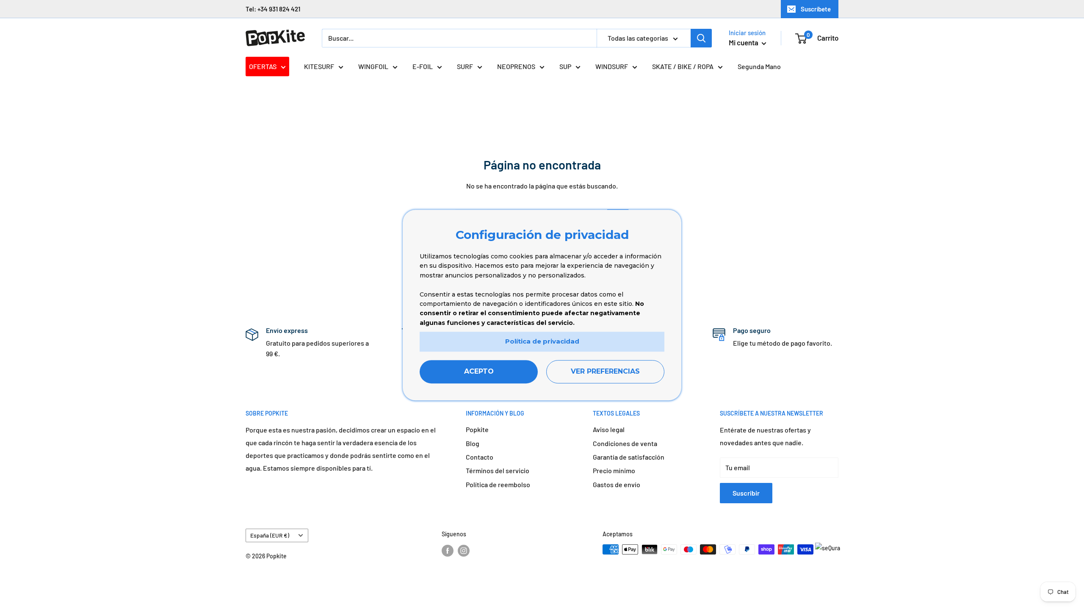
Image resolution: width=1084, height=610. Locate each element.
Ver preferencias (605, 371)
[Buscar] (701, 38)
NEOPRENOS (516, 66)
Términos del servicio (497, 470)
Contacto (479, 457)
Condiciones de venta (625, 443)
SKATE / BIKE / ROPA (682, 66)
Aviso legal (609, 429)
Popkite (477, 429)
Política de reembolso (498, 484)
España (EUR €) (269, 535)
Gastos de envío (616, 484)
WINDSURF (611, 66)
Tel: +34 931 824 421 (273, 9)
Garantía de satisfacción (628, 457)
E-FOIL (422, 66)
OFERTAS (263, 66)
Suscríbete (816, 9)
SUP (565, 66)
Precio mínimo (614, 470)
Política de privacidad (542, 341)
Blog (472, 443)
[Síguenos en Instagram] (464, 550)
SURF (465, 66)
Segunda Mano (759, 66)
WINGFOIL (373, 66)
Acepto (479, 371)
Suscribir (746, 493)
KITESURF (319, 66)
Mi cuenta (744, 42)
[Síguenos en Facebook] (448, 550)
